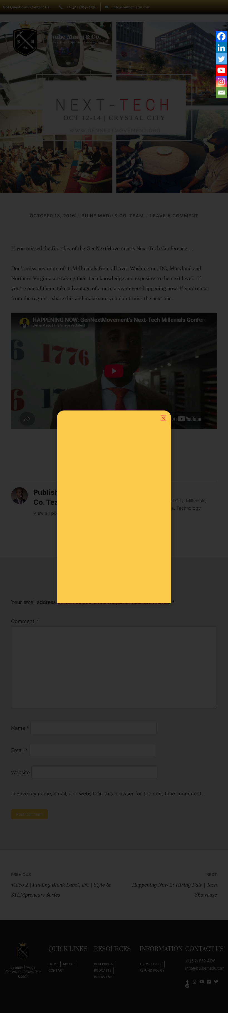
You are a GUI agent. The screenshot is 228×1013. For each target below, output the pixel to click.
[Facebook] (221, 36)
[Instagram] (221, 81)
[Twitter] (221, 58)
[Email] (221, 92)
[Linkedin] (221, 47)
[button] (163, 418)
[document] (114, 506)
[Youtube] (221, 70)
